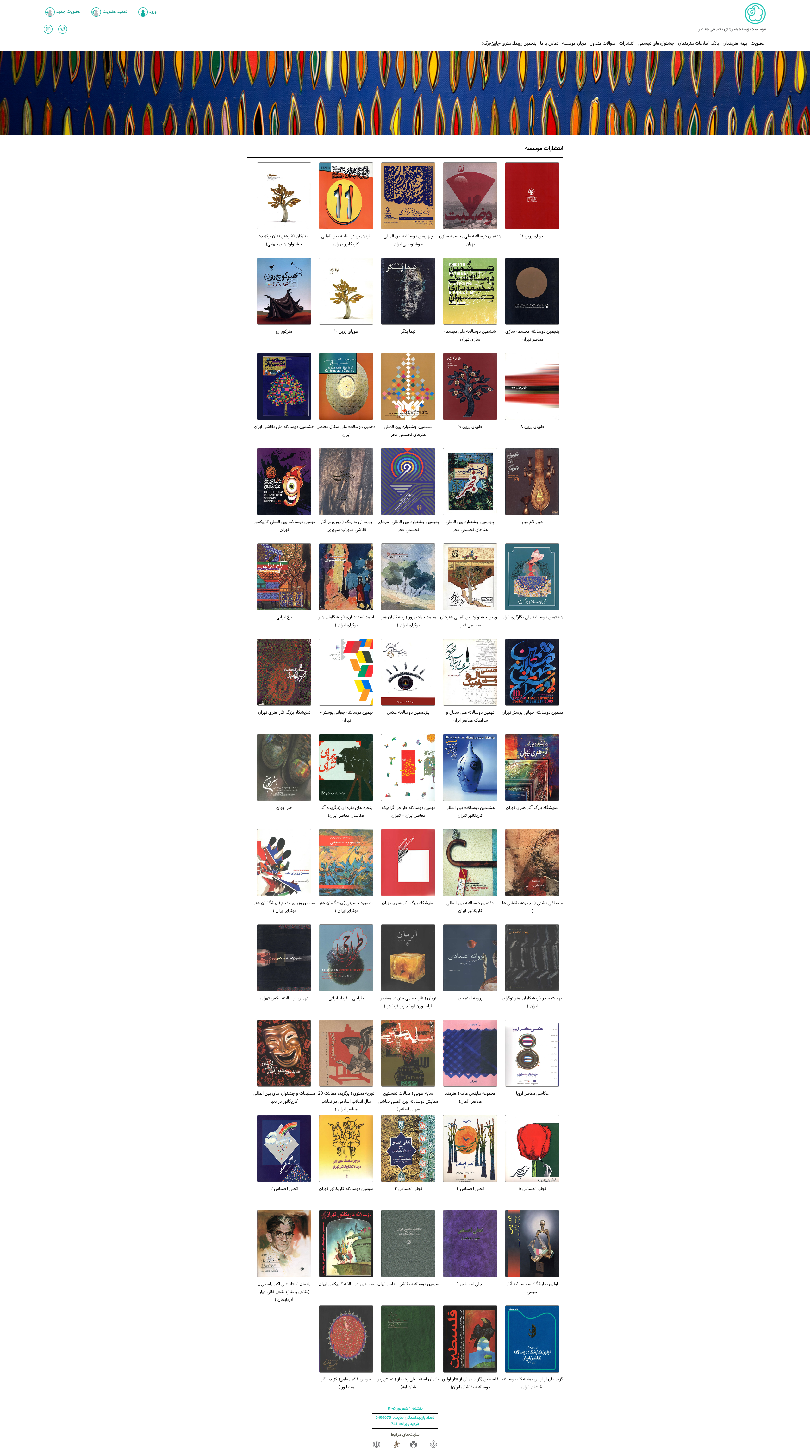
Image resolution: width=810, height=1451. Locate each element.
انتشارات (626, 43)
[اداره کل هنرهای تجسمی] (397, 1448)
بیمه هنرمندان (735, 43)
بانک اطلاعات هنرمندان (698, 43)
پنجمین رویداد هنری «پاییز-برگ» (509, 43)
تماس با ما (549, 43)
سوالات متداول (602, 43)
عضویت (757, 43)
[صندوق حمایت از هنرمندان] (413, 1448)
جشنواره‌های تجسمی (656, 43)
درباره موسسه (574, 43)
